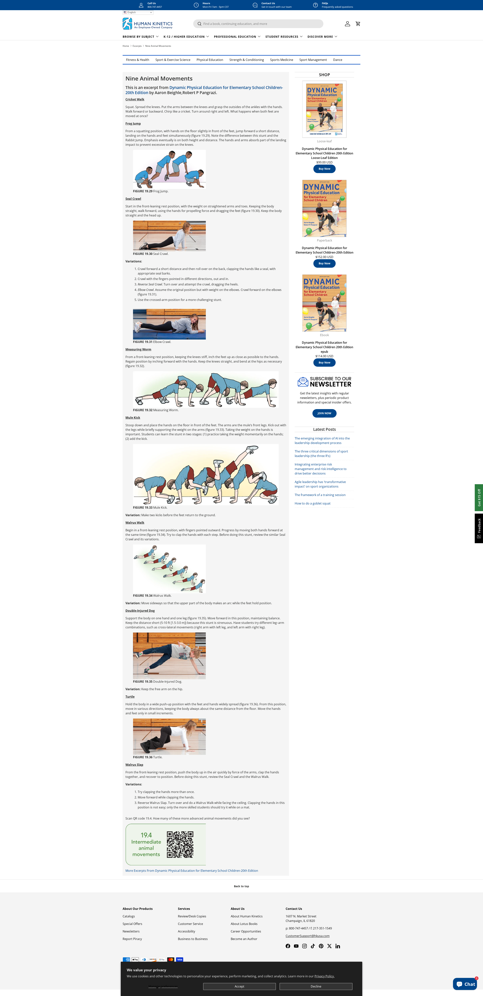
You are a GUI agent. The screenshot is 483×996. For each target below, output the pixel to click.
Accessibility (186, 931)
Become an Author (244, 939)
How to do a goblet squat (313, 503)
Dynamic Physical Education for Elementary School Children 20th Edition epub (324, 347)
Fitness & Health (137, 60)
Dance (337, 60)
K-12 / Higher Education (184, 36)
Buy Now (324, 168)
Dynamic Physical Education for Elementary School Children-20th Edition (204, 90)
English (131, 12)
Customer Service (190, 924)
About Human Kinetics (247, 916)
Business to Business (193, 939)
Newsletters (131, 931)
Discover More (320, 36)
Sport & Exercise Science (172, 60)
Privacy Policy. (325, 976)
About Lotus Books (244, 924)
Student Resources (281, 36)
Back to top (241, 886)
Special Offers (132, 924)
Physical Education (210, 60)
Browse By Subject (138, 36)
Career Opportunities (246, 931)
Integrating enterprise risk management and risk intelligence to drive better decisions (321, 468)
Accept (239, 986)
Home (126, 46)
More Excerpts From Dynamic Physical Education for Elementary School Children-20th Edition (191, 871)
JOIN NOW (324, 413)
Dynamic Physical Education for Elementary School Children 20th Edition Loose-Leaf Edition (324, 153)
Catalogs (129, 916)
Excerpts (137, 46)
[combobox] (258, 23)
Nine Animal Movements (158, 46)
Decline (316, 986)
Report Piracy (132, 939)
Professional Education (235, 36)
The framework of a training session (320, 495)
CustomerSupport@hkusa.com (308, 936)
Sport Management (313, 60)
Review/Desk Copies (192, 916)
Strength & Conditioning (246, 60)
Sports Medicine (281, 60)
